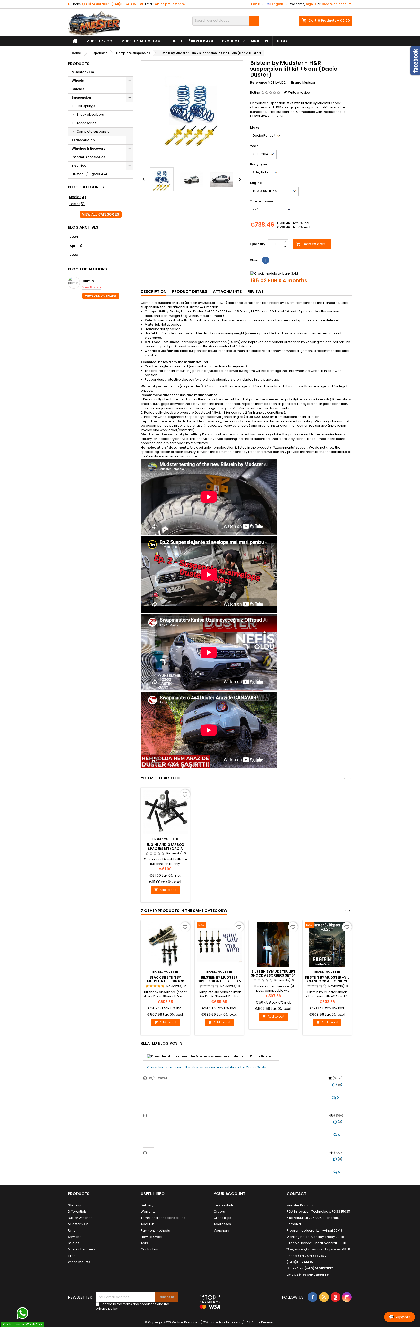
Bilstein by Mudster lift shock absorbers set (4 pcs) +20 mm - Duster (273, 975)
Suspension (81, 97)
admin (88, 281)
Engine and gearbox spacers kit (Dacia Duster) (165, 848)
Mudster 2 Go (99, 41)
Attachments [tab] (227, 291)
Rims (71, 1230)
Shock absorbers (90, 114)
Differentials (77, 1211)
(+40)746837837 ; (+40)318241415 (109, 4)
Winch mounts (79, 1262)
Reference (258, 82)
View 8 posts (91, 287)
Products (232, 41)
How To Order (152, 1236)
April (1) (76, 245)
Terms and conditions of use (163, 1217)
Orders (219, 1211)
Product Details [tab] (189, 291)
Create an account (337, 4)
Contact (296, 1194)
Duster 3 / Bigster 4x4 (192, 41)
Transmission (83, 140)
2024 (74, 236)
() (338, 1084)
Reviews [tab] (255, 291)
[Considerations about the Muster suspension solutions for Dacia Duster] (211, 1056)
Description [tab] (153, 291)
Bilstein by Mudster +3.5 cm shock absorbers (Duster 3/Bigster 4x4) (327, 981)
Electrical (80, 165)
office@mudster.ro (170, 4)
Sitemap (74, 1205)
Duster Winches (80, 1217)
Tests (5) (77, 203)
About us (259, 41)
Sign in (311, 4)
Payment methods (155, 1230)
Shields (78, 89)
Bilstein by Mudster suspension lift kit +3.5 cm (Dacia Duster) (219, 981)
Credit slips (222, 1217)
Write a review (299, 92)
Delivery (147, 1205)
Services (74, 1236)
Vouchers (221, 1230)
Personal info (224, 1205)
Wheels (78, 80)
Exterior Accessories (88, 157)
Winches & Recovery (88, 148)
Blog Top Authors (87, 269)
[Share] (265, 260)
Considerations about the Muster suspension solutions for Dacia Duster (207, 1067)
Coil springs (86, 106)
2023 (74, 254)
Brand (296, 82)
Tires (71, 1255)
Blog (282, 41)
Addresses (222, 1224)
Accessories (86, 123)
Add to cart (310, 244)
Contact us (149, 1249)
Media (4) (77, 196)
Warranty (148, 1211)
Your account (229, 1194)
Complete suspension (94, 131)
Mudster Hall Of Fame (141, 41)
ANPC (145, 1243)
